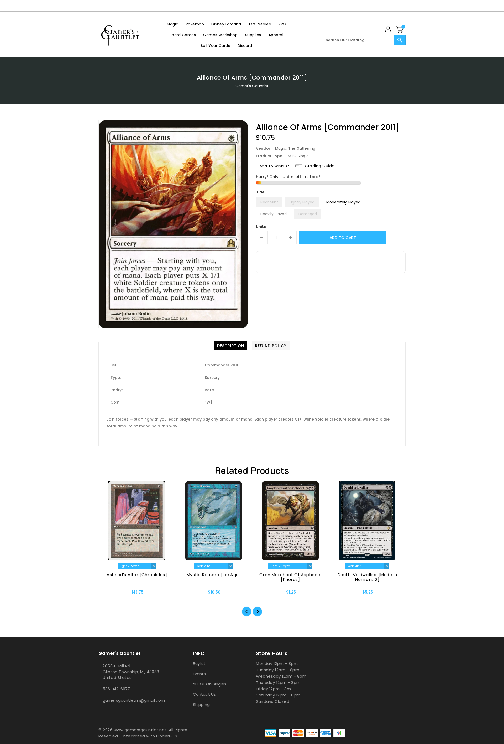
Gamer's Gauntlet (252, 85)
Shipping (201, 704)
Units (261, 226)
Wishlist (400, 5)
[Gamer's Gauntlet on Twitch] (131, 5)
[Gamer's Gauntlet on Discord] (121, 5)
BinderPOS (166, 736)
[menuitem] (173, 24)
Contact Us (204, 694)
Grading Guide (320, 166)
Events (199, 674)
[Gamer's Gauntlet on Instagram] (111, 5)
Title (260, 192)
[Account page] (388, 29)
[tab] (230, 345)
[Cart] (400, 29)
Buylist (199, 663)
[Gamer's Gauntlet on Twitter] (101, 5)
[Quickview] (107, 594)
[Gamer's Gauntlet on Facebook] (91, 5)
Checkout (374, 5)
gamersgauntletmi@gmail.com (134, 700)
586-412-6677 (116, 688)
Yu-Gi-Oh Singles (210, 684)
